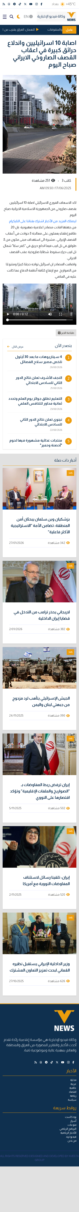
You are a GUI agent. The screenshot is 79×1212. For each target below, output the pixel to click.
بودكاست (70, 1116)
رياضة (73, 1095)
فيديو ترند (71, 1136)
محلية (73, 1080)
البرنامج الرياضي (67, 1128)
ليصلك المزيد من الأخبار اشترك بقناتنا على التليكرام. (42, 221)
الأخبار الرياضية (68, 1132)
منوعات (72, 1124)
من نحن (72, 1140)
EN (26, 16)
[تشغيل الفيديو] (39, 488)
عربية (73, 1083)
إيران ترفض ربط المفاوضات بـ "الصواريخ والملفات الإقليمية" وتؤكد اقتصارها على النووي (40, 791)
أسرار (73, 1120)
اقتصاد (72, 1091)
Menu (4, 17)
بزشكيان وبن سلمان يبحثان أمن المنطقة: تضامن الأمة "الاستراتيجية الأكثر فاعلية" (40, 525)
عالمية (72, 1087)
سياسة (72, 1099)
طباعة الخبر (67, 332)
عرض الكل (18, 346)
